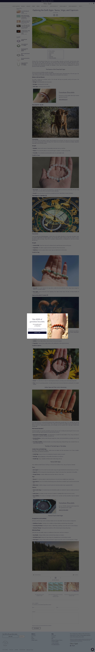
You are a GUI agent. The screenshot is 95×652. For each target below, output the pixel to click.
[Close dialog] (67, 314)
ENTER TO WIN (37, 332)
